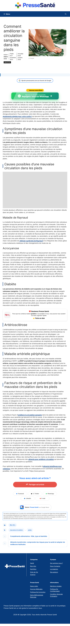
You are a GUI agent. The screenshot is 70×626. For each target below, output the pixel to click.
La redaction (54, 569)
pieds (30, 530)
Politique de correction (37, 592)
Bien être (7, 62)
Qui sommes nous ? (56, 563)
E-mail (43, 498)
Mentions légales (56, 586)
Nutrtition (33, 569)
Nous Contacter (55, 566)
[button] (65, 14)
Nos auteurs (54, 572)
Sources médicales (36, 589)
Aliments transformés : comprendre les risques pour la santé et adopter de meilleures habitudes (37, 543)
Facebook (21, 493)
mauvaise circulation (16, 530)
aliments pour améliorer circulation (41, 459)
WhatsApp (50, 493)
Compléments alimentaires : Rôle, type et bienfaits (28, 536)
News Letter (34, 586)
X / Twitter (36, 493)
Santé (32, 563)
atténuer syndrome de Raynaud (31, 241)
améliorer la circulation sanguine (30, 415)
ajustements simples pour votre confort (17, 116)
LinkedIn (28, 498)
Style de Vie (34, 572)
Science (32, 574)
